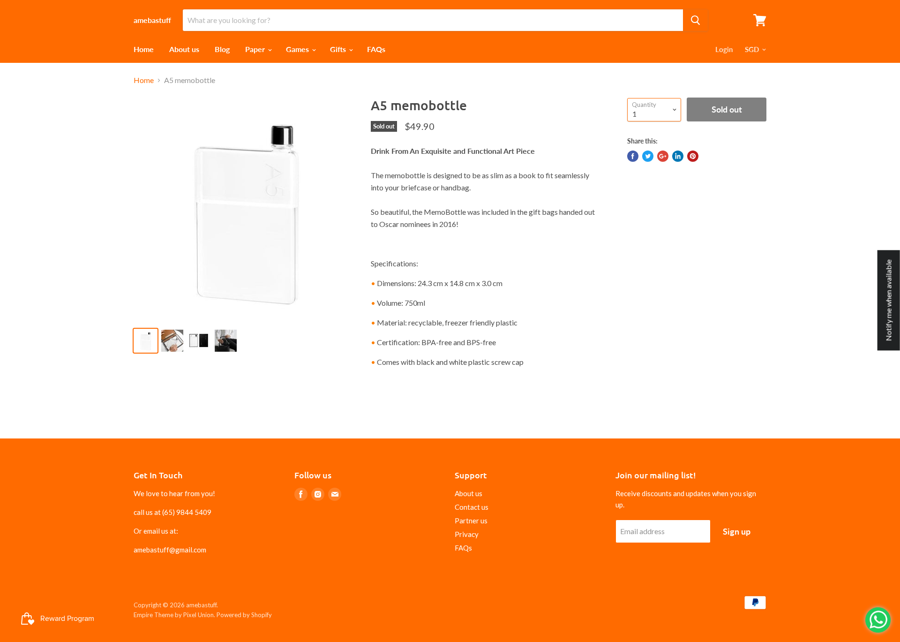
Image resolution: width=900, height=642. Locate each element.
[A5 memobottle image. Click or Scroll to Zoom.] (244, 208)
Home (144, 49)
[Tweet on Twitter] (647, 156)
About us (184, 49)
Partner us (471, 520)
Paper (256, 49)
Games (298, 49)
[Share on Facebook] (632, 156)
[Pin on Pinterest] (692, 156)
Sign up (736, 531)
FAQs (376, 49)
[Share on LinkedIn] (677, 156)
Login (724, 49)
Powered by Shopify (244, 615)
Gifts (339, 49)
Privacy (467, 534)
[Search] (695, 20)
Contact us (471, 507)
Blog (222, 49)
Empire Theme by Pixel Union (174, 615)
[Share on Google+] (662, 156)
